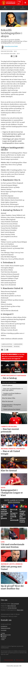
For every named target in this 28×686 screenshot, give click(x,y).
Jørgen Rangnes (12, 608)
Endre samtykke (20, 660)
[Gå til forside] (8, 3)
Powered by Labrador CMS (14, 666)
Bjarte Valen (20, 610)
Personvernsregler (9, 660)
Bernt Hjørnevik (12, 605)
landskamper (18, 344)
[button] (2, 501)
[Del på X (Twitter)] (14, 56)
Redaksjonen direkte (5, 628)
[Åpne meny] (25, 3)
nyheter (16, 346)
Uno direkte (3, 630)
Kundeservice (4, 626)
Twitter (3, 633)
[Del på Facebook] (11, 56)
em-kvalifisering (7, 346)
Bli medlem (5, 8)
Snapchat (3, 637)
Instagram (4, 636)
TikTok (3, 639)
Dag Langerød (15, 603)
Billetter (13, 8)
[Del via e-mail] (16, 56)
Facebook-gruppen (6, 634)
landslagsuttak (7, 344)
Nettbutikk (22, 8)
